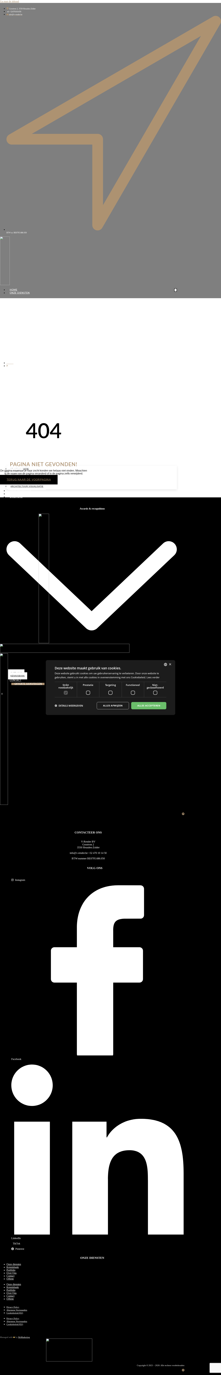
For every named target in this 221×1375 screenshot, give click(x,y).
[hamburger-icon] (175, 290)
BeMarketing (24, 1337)
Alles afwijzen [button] (113, 705)
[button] (69, 705)
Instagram (19, 880)
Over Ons (11, 1273)
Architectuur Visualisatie (27, 486)
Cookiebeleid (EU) (14, 1313)
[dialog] (110, 687)
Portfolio (17, 494)
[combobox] (165, 664)
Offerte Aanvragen (28, 684)
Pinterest (19, 1248)
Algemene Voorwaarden (16, 1310)
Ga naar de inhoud (9, 1)
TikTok (16, 1243)
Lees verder (153, 677)
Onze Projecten (20, 491)
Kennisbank (12, 1267)
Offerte (10, 1278)
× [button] (170, 664)
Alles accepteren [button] (148, 705)
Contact (10, 1276)
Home (13, 290)
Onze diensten (13, 1264)
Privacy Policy (12, 1307)
